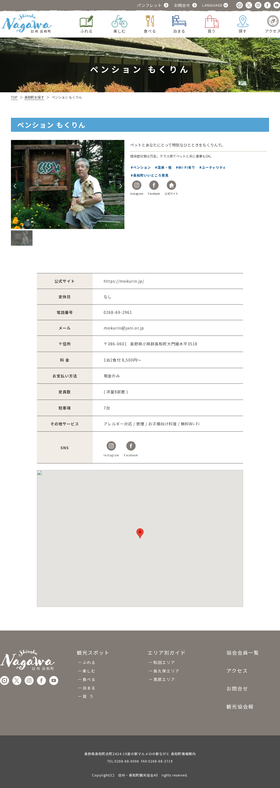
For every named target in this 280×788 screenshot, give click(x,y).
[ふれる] (86, 20)
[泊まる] (179, 20)
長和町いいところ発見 (151, 175)
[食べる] (150, 20)
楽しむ (89, 671)
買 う (88, 696)
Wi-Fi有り (187, 167)
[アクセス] (273, 20)
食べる (89, 679)
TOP (14, 97)
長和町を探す (34, 97)
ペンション (142, 167)
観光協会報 (240, 706)
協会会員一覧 (242, 653)
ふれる (89, 662)
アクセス (237, 670)
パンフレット (149, 5)
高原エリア (164, 679)
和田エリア (164, 662)
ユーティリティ (214, 167)
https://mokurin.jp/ (124, 281)
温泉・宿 (165, 167)
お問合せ (182, 5)
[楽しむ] (119, 20)
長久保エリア (166, 671)
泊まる (89, 687)
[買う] (211, 21)
